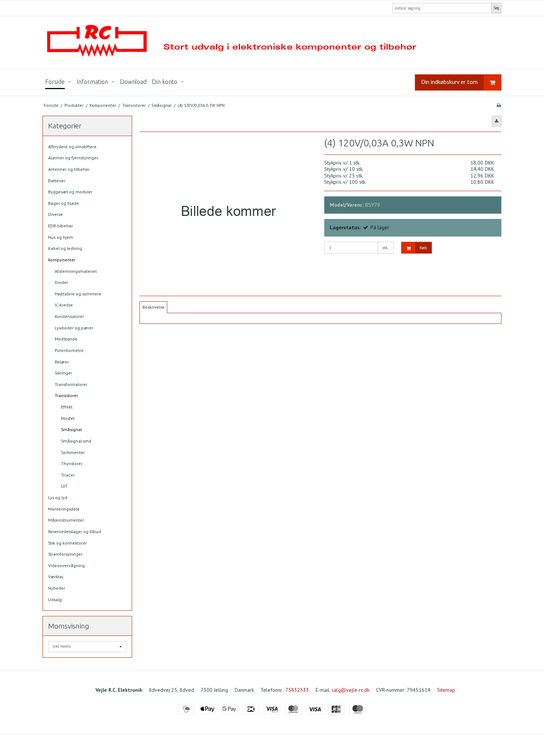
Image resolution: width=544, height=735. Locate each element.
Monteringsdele (64, 509)
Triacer (68, 475)
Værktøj (55, 576)
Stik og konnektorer (67, 543)
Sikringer (63, 373)
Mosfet (68, 418)
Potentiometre (69, 350)
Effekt (67, 407)
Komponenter (61, 259)
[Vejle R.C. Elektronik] (272, 42)
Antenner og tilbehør (69, 169)
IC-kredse (64, 305)
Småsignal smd (76, 441)
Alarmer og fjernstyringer (73, 157)
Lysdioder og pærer (74, 328)
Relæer (62, 362)
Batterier (57, 180)
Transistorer (66, 395)
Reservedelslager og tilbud (74, 531)
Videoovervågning (66, 565)
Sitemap (446, 690)
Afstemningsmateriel (76, 271)
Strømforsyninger (65, 554)
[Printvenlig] (498, 105)
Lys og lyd (57, 497)
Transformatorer (71, 384)
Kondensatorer (69, 316)
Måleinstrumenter (66, 520)
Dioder (61, 282)
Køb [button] (423, 247)
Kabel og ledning (65, 248)
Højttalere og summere (78, 294)
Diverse (55, 214)
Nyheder (56, 588)
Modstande (66, 339)
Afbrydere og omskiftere (72, 146)
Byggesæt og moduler (70, 191)
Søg (496, 7)
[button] (496, 121)
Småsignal (71, 429)
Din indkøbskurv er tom (449, 81)
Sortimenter (73, 452)
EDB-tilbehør (60, 225)
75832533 (297, 690)
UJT (64, 486)
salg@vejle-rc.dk (350, 690)
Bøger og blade (63, 203)
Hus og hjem (60, 237)
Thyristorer (72, 463)
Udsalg (55, 599)
